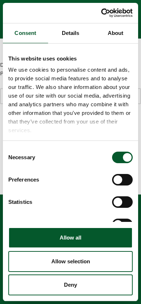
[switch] (122, 179)
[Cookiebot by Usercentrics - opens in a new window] (101, 13)
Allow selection (70, 261)
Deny (70, 285)
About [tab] (116, 33)
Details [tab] (71, 33)
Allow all (70, 237)
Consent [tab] (25, 33)
